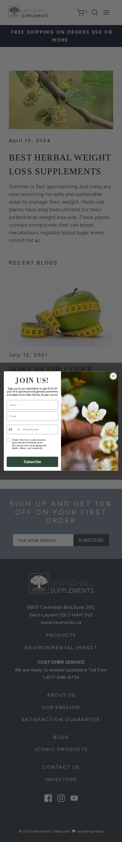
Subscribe (32, 462)
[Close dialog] (113, 376)
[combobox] (13, 429)
